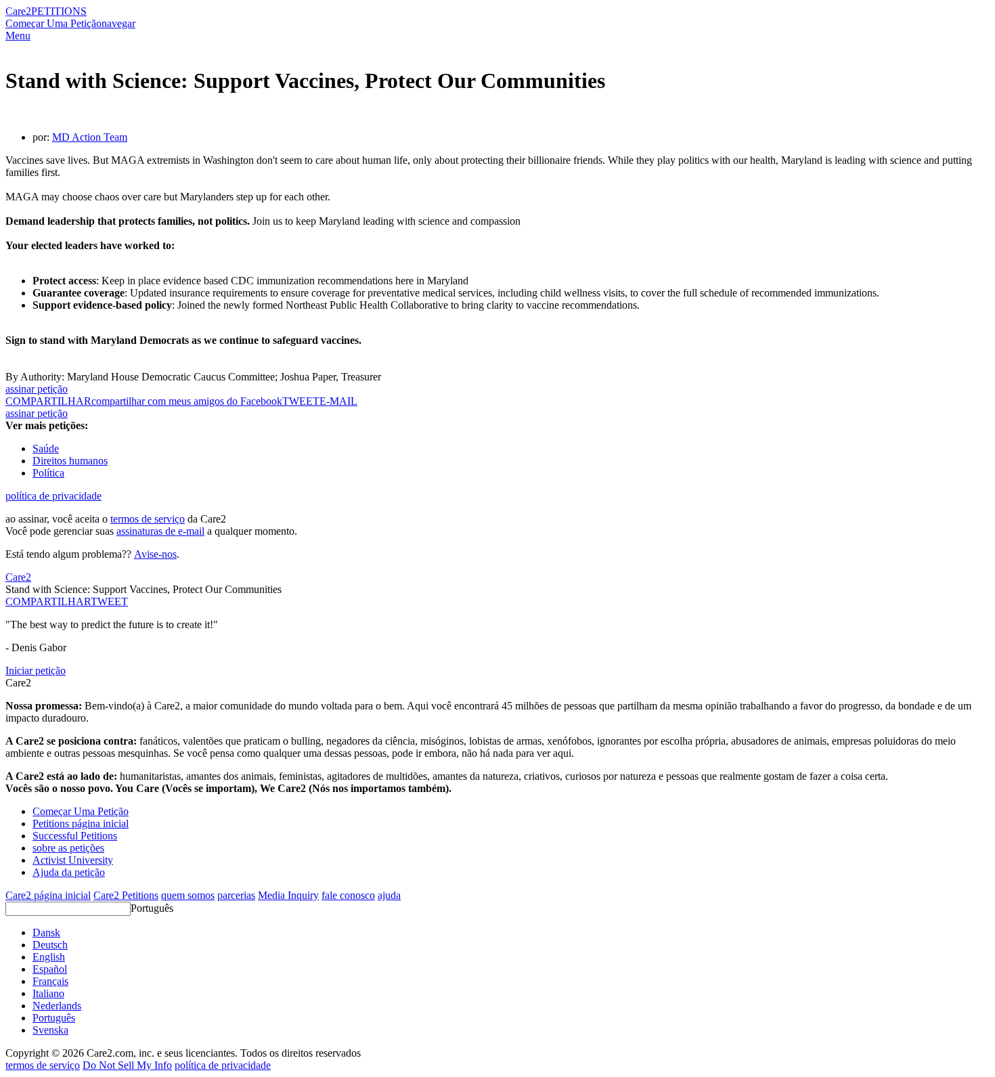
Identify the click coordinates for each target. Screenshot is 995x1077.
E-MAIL (338, 401)
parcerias (236, 895)
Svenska (50, 1030)
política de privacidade (53, 496)
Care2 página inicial (48, 895)
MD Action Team (89, 137)
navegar (118, 23)
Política (48, 473)
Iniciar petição (35, 670)
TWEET (300, 401)
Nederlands (56, 1005)
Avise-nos (155, 554)
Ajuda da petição (68, 872)
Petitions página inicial (80, 823)
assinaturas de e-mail (160, 531)
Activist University (72, 860)
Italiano (48, 993)
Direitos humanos (70, 460)
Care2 (18, 11)
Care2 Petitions (125, 895)
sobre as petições (68, 848)
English (48, 957)
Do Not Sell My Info (127, 1065)
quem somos (188, 895)
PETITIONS (59, 11)
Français (50, 981)
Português (152, 908)
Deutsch (50, 944)
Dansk (46, 932)
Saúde (45, 448)
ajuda (389, 895)
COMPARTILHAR (48, 601)
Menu (17, 35)
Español (49, 969)
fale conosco (348, 895)
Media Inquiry (288, 895)
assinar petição (36, 389)
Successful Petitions (74, 835)
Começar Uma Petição (53, 23)
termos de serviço (147, 519)
